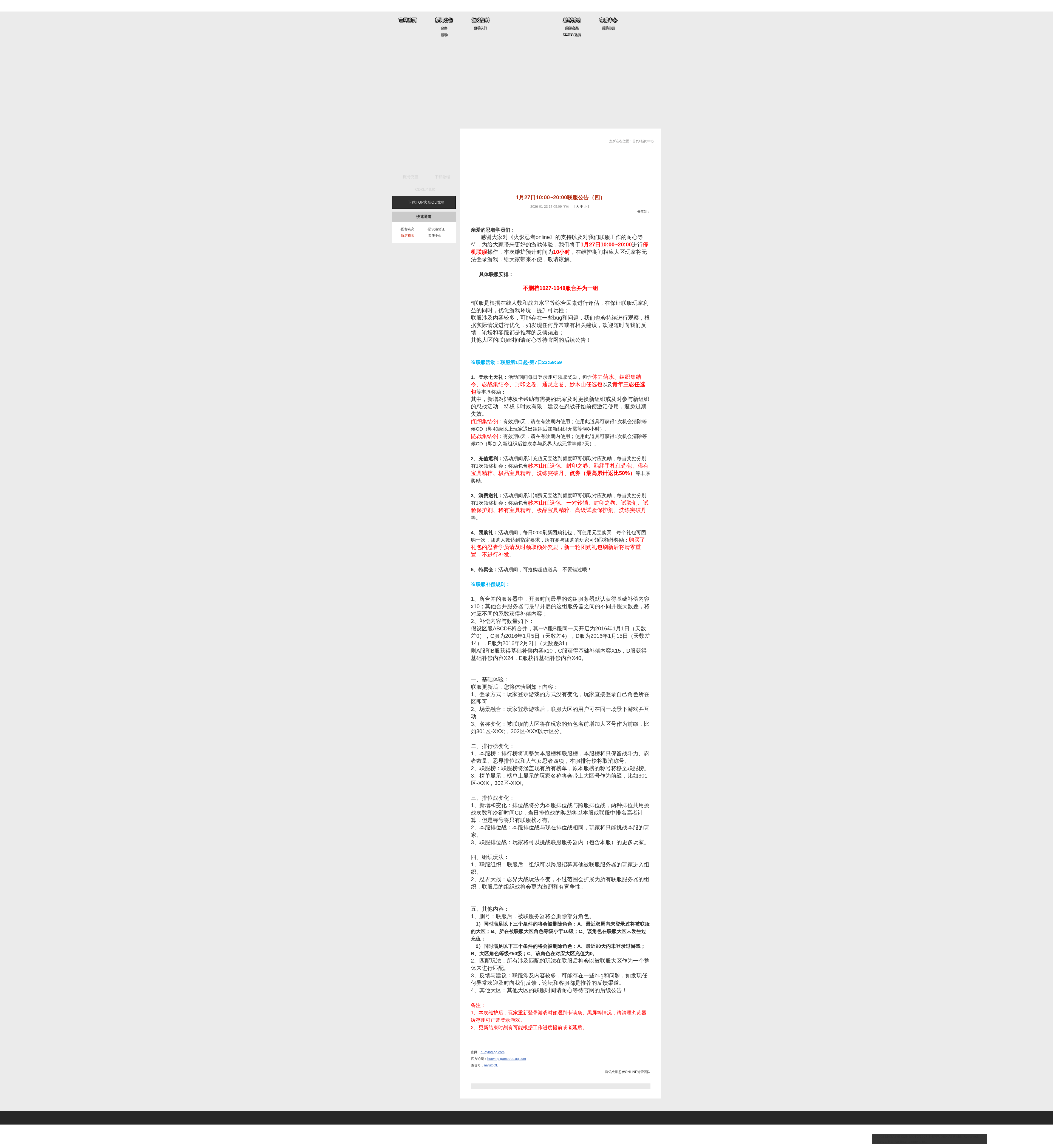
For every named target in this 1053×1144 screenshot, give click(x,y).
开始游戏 (424, 149)
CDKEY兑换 (572, 35)
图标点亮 (572, 28)
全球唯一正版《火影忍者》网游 (526, 27)
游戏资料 (480, 20)
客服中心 (608, 20)
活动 (444, 35)
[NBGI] (47, 1121)
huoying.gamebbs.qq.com (506, 1059)
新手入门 (480, 28)
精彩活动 (572, 20)
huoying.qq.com (493, 1052)
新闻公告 (444, 20)
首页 (635, 141)
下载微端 (442, 177)
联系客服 (608, 28)
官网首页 (408, 20)
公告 (444, 28)
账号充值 (410, 177)
